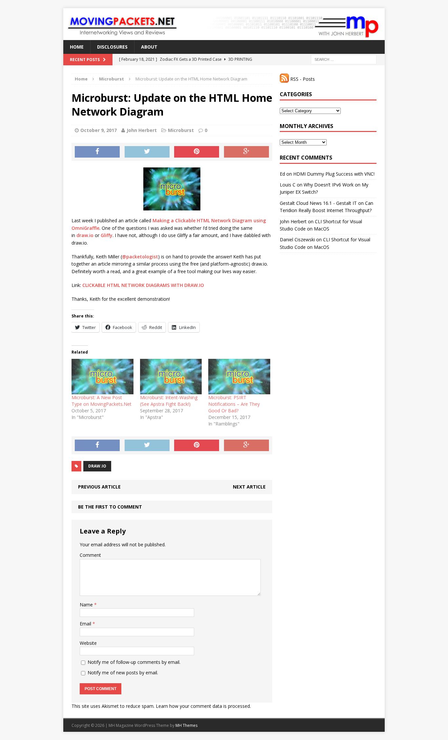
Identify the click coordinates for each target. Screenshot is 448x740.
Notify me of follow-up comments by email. (134, 662)
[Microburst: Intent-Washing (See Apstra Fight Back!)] (171, 376)
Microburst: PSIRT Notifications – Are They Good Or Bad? (234, 404)
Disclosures (112, 47)
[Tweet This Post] (147, 152)
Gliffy (106, 235)
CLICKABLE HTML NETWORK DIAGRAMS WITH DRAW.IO (143, 285)
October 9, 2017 (98, 130)
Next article (249, 487)
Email (86, 623)
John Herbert (142, 130)
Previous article (99, 487)
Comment (90, 555)
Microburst (181, 130)
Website (88, 643)
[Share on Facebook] (97, 152)
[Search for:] (344, 59)
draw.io (84, 235)
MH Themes (186, 725)
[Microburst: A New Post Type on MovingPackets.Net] (102, 376)
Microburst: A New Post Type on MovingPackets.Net (101, 400)
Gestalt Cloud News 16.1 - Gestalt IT (318, 203)
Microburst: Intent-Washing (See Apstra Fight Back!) (168, 400)
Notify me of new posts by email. (123, 672)
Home (77, 47)
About (149, 47)
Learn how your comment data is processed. (203, 706)
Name (87, 604)
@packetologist (140, 256)
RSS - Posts (302, 79)
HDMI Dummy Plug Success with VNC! (334, 174)
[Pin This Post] (196, 152)
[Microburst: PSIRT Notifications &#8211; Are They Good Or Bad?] (239, 376)
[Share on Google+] (246, 152)
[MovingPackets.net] (224, 24)
